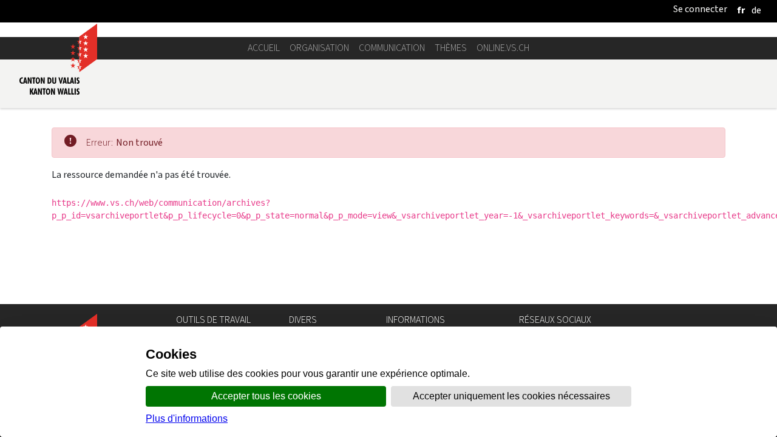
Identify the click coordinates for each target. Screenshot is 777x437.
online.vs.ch (503, 47)
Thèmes (451, 47)
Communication (392, 47)
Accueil (264, 47)
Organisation (319, 47)
